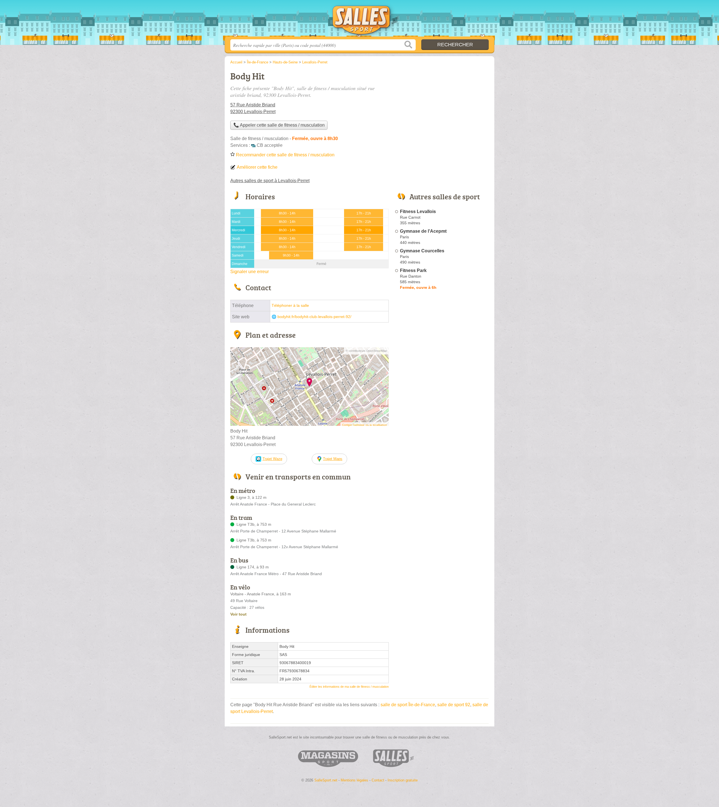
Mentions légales (354, 780)
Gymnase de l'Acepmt (423, 231)
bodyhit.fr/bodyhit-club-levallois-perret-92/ (314, 317)
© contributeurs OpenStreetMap (366, 350)
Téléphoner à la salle (290, 305)
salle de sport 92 (453, 704)
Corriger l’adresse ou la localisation (364, 424)
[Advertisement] (441, 108)
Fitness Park (413, 270)
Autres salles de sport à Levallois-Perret (270, 180)
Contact (378, 780)
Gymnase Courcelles (422, 250)
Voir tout (238, 614)
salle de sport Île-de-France (408, 704)
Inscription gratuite (403, 780)
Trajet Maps (332, 459)
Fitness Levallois (418, 211)
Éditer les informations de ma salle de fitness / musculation (349, 686)
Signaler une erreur (249, 271)
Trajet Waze (272, 459)
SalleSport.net (359, 20)
